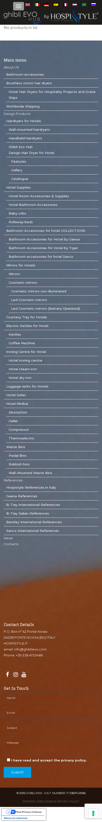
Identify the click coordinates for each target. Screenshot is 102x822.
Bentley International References (34, 522)
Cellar (13, 421)
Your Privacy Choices (29, 811)
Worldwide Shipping (23, 106)
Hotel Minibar (17, 404)
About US (11, 67)
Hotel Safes (16, 395)
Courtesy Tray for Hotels (26, 317)
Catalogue (19, 179)
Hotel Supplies (18, 187)
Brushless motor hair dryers (29, 83)
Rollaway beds (21, 222)
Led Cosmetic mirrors (29, 300)
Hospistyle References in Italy (31, 487)
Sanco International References (32, 531)
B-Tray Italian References (27, 513)
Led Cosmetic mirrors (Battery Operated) (45, 308)
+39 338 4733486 (29, 655)
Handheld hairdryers (25, 138)
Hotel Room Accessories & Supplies (39, 196)
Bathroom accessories (25, 74)
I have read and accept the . (48, 760)
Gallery (16, 170)
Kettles (15, 334)
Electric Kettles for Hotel (27, 326)
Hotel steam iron (23, 369)
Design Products (17, 114)
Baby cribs (17, 213)
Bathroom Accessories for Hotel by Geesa (44, 239)
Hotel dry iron (20, 378)
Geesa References (21, 496)
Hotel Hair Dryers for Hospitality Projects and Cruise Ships (52, 95)
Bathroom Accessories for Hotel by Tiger (43, 248)
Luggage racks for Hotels (27, 386)
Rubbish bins (19, 464)
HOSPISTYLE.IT (15, 643)
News (8, 538)
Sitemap (29, 801)
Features (18, 161)
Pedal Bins (17, 455)
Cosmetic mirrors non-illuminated (38, 291)
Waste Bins (15, 447)
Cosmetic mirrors (23, 282)
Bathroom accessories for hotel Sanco (41, 257)
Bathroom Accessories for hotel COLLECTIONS (45, 231)
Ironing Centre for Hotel (26, 352)
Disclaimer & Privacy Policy (58, 801)
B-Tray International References (33, 505)
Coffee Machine (22, 343)
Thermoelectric (22, 438)
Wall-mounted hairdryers (29, 129)
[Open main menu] (18, 6)
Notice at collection (15, 818)
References (13, 480)
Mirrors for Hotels (20, 265)
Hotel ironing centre (25, 360)
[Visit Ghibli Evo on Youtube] (23, 674)
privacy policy (73, 760)
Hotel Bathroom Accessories (33, 205)
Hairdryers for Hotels (23, 121)
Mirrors (14, 274)
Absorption (18, 412)
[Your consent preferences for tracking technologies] (93, 813)
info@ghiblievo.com (30, 649)
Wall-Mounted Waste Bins (30, 473)
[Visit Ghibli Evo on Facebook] (7, 674)
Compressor (19, 430)
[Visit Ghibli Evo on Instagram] (15, 674)
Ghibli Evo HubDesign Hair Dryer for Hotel (31, 150)
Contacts (11, 544)
